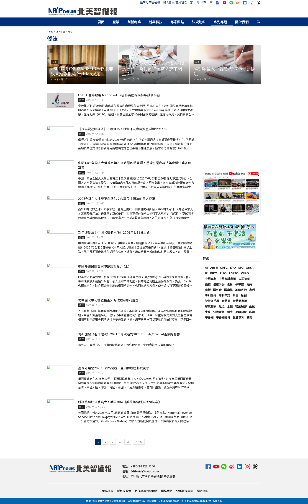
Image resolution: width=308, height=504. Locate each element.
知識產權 (219, 311)
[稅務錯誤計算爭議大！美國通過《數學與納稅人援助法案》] (60, 408)
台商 (249, 284)
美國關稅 (241, 311)
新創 (244, 295)
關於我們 (242, 21)
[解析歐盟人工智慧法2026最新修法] (225, 64)
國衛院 (228, 289)
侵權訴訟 (219, 284)
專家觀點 (177, 21)
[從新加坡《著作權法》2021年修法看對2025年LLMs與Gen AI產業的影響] (60, 340)
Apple (214, 267)
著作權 (209, 317)
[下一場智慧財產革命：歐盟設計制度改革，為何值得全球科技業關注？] (154, 64)
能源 (252, 311)
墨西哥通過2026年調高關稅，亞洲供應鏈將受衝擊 (113, 368)
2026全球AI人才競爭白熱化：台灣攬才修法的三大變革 (116, 198)
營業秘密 (241, 306)
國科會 (217, 289)
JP (211, 2)
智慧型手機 (212, 300)
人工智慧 (244, 278)
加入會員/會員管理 (175, 2)
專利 (252, 289)
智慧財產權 (240, 300)
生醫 (208, 311)
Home (50, 31)
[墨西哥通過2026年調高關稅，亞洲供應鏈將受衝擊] (60, 374)
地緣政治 (241, 289)
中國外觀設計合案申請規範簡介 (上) (103, 266)
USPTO (233, 273)
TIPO (223, 273)
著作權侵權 (223, 317)
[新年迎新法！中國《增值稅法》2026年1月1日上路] (60, 239)
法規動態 (199, 21)
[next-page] (139, 442)
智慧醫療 (210, 306)
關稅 (249, 317)
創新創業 (134, 21)
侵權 (208, 284)
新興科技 (155, 21)
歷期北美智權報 (150, 2)
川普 (235, 295)
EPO (233, 267)
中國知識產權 (227, 278)
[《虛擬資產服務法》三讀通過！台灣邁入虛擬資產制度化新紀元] (60, 135)
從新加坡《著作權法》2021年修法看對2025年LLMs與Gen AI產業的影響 (129, 334)
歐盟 (222, 306)
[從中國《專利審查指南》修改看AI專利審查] (60, 307)
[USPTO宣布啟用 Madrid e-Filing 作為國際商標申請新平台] (60, 100)
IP (206, 273)
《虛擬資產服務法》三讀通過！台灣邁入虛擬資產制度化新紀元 (123, 128)
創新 (230, 284)
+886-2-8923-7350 (143, 466)
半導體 (239, 284)
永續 (230, 306)
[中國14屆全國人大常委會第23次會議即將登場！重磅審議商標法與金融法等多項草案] (60, 169)
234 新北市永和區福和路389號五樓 (153, 476)
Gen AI (250, 267)
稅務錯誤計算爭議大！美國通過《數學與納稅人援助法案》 (119, 401)
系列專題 (220, 21)
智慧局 (226, 300)
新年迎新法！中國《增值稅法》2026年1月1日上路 (114, 232)
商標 (208, 289)
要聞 (101, 21)
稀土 (230, 311)
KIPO (213, 273)
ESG (240, 267)
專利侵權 (210, 295)
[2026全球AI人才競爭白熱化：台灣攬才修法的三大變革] (60, 205)
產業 (115, 21)
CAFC (224, 267)
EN (204, 2)
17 (128, 441)
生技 (252, 306)
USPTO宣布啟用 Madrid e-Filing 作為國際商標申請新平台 (119, 95)
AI (206, 267)
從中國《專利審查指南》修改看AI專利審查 (108, 300)
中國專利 (210, 278)
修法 (54, 62)
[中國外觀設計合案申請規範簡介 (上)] (60, 273)
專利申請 (224, 295)
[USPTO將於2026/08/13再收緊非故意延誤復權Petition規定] (82, 64)
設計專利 (238, 317)
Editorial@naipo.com (145, 471)
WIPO (245, 273)
